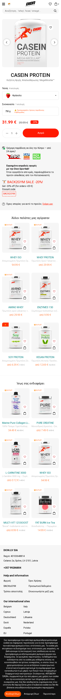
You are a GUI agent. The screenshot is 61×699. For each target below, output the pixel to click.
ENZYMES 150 (45, 307)
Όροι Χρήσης (35, 580)
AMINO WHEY (15, 307)
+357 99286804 (12, 567)
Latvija (26, 611)
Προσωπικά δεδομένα (40, 586)
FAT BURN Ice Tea (45, 522)
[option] (30, 43)
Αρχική (7, 580)
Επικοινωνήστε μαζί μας (41, 591)
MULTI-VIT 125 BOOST (16, 522)
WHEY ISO (15, 257)
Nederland (28, 622)
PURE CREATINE (45, 422)
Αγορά (41, 133)
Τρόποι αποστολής (13, 591)
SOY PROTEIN (15, 357)
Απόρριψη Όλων (31, 694)
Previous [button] (7, 42)
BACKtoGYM (10, 586)
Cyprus (7, 611)
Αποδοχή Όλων (13, 694)
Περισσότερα (49, 694)
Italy (25, 606)
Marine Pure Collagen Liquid (16, 422)
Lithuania (27, 617)
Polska (26, 627)
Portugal (27, 633)
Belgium (8, 606)
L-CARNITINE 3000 (16, 472)
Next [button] (54, 42)
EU (5, 633)
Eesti (6, 622)
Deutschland (10, 617)
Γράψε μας (47, 204)
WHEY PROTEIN (45, 257)
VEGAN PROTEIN (45, 357)
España (7, 627)
